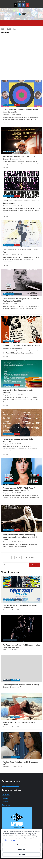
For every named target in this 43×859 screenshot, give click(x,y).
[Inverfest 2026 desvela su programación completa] (21, 373)
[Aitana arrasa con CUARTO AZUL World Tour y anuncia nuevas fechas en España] (21, 471)
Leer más (5, 122)
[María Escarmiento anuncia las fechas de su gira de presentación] (21, 184)
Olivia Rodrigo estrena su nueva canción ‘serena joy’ (21, 684)
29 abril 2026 (15, 159)
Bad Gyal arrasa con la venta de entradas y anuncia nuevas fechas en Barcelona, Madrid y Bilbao (20, 537)
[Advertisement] (21, 57)
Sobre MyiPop (21, 1)
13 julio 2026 (15, 114)
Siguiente (31, 557)
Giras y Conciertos (8, 104)
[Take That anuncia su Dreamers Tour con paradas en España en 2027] (21, 589)
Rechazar (21, 849)
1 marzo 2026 (15, 303)
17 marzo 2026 (15, 205)
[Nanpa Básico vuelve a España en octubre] (21, 140)
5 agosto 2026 (15, 766)
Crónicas (5, 640)
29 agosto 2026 (15, 609)
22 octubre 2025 (16, 541)
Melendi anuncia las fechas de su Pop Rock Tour (21, 345)
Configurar (21, 854)
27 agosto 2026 (15, 687)
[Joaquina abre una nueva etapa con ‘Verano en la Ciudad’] (21, 706)
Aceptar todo (21, 845)
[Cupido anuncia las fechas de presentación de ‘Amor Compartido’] (21, 93)
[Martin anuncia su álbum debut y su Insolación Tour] (21, 233)
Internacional (18, 151)
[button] (3, 22)
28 (26, 557)
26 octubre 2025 (16, 492)
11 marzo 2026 (15, 254)
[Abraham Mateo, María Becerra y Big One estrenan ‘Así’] (21, 745)
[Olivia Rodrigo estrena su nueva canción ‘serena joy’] (21, 668)
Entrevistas (6, 795)
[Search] (39, 22)
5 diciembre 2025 (16, 395)
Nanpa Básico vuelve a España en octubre (19, 156)
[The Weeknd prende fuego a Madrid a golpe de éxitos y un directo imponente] (21, 628)
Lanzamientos (16, 679)
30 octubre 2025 (16, 444)
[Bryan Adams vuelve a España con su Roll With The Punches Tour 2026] (21, 282)
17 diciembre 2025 (16, 348)
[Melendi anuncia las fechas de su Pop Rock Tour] (21, 329)
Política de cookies (8, 840)
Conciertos (6, 805)
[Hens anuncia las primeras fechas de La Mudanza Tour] (21, 422)
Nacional (17, 104)
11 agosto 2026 (15, 726)
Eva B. (6, 649)
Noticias (5, 798)
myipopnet (6, 114)
